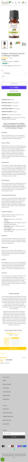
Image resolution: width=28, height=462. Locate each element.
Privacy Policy (6, 388)
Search (4, 380)
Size (2, 70)
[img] (3, 357)
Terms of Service (6, 392)
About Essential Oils (7, 412)
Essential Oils (6, 424)
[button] (5, 58)
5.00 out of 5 (17, 333)
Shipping (9, 65)
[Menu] (25, 2)
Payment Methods (7, 384)
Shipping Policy (6, 395)
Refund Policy (6, 399)
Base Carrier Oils (7, 420)
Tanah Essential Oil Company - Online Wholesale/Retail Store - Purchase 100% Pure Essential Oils (14, 455)
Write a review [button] (13, 348)
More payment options (14, 91)
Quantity (3, 76)
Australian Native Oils (8, 416)
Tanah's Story (6, 409)
